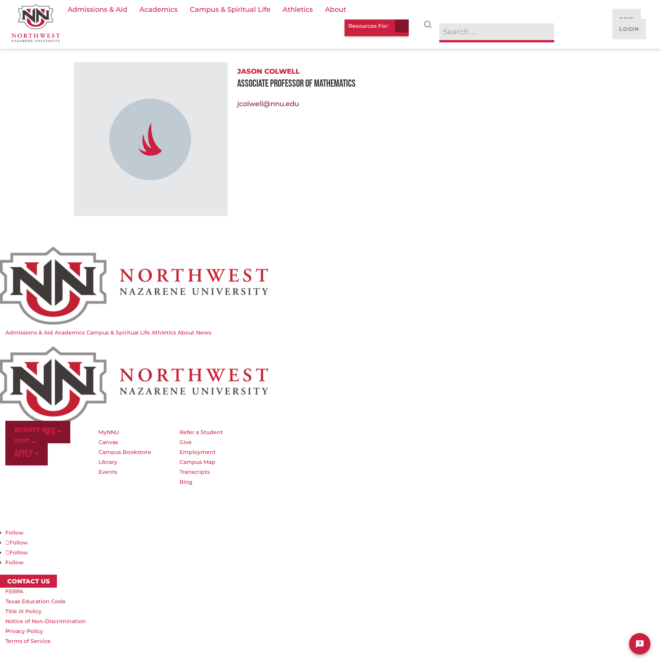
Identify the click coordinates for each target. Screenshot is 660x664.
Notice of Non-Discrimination (45, 621)
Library (108, 462)
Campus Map (197, 462)
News (203, 332)
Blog (186, 481)
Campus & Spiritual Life (118, 332)
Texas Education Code (35, 601)
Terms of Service (28, 641)
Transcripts (195, 472)
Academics (70, 332)
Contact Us (28, 581)
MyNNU (109, 432)
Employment (198, 452)
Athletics (164, 332)
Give (186, 442)
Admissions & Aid (29, 332)
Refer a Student (201, 432)
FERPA (14, 591)
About (186, 332)
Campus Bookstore (125, 452)
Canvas (108, 442)
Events (108, 472)
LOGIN (629, 29)
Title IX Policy (23, 611)
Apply (23, 454)
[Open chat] (639, 643)
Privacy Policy (24, 631)
